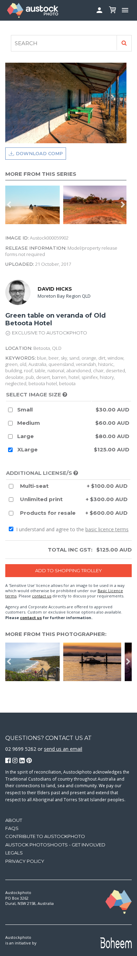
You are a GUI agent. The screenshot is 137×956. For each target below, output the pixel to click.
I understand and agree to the (72, 529)
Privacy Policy (24, 861)
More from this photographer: (55, 634)
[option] (94, 662)
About (13, 820)
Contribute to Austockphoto (45, 836)
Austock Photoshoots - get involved (55, 844)
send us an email (63, 749)
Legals (14, 852)
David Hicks (55, 289)
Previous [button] (8, 204)
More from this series (40, 174)
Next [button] (122, 204)
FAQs (12, 828)
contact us (41, 595)
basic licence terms (107, 529)
